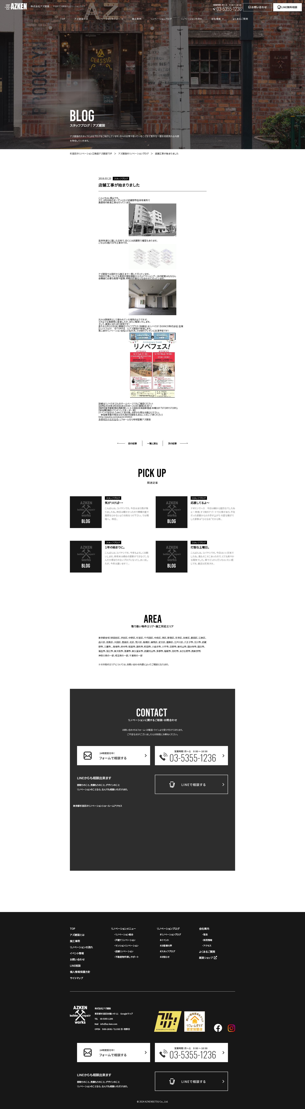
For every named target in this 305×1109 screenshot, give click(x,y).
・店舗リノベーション (123, 951)
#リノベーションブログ (170, 934)
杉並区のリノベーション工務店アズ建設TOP (91, 153)
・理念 (205, 934)
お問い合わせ (77, 959)
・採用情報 (207, 940)
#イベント (164, 940)
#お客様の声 (166, 945)
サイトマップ (76, 978)
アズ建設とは (81, 19)
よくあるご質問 (240, 19)
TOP (62, 19)
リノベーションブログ (161, 19)
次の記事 (172, 443)
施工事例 (137, 19)
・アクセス (206, 945)
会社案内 (204, 928)
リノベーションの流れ (191, 19)
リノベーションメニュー (123, 928)
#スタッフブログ (167, 951)
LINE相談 (75, 965)
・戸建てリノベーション (124, 940)
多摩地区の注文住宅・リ (109, 419)
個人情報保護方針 (80, 972)
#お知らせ (164, 956)
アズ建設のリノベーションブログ (133, 153)
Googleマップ (126, 1013)
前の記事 (132, 443)
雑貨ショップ (206, 958)
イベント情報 (77, 953)
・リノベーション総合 (123, 934)
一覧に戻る (152, 443)
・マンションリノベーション (126, 945)
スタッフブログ (121, 178)
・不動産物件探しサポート (126, 956)
